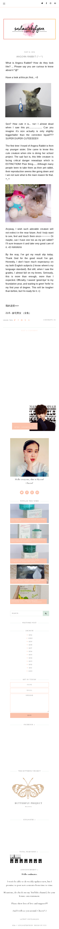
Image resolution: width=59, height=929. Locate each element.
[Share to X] (15, 320)
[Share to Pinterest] (22, 320)
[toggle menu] (4, 3)
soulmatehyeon (25, 925)
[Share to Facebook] (18, 320)
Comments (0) (49, 320)
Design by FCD (40, 925)
